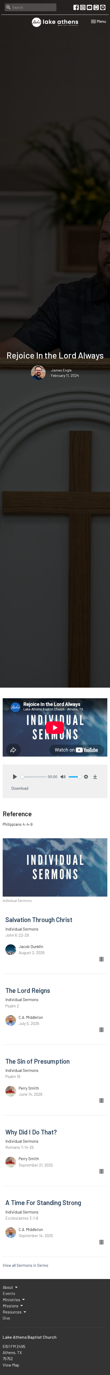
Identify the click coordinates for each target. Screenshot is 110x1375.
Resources (12, 1311)
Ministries (11, 1299)
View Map (11, 1365)
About (8, 1287)
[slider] (33, 776)
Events (9, 1293)
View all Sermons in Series (25, 1265)
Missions (10, 1305)
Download (19, 788)
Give (6, 1318)
